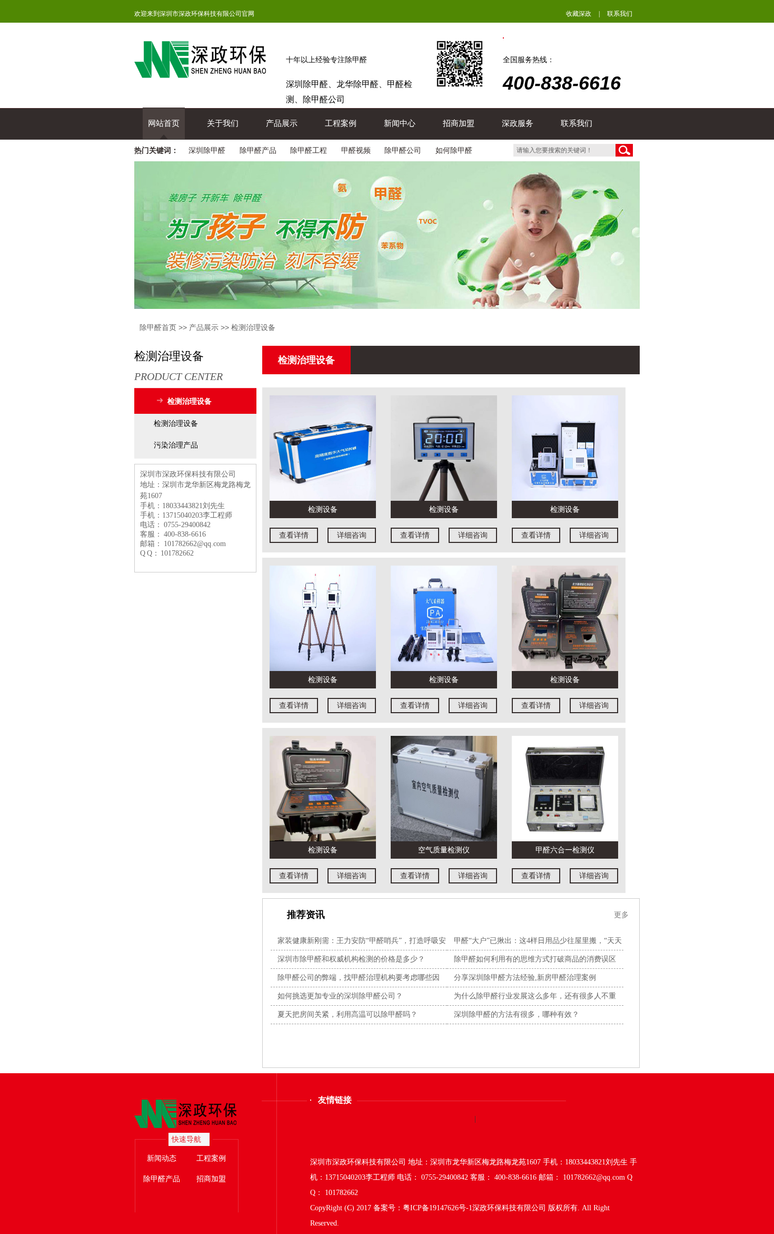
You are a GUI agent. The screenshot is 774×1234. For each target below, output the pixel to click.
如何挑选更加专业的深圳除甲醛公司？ (340, 996)
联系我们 (619, 13)
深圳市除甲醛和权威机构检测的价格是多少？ (351, 959)
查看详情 (294, 535)
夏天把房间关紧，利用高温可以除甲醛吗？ (347, 1014)
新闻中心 (399, 123)
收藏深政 (578, 13)
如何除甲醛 (453, 150)
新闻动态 (161, 1158)
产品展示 (281, 123)
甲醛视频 (356, 150)
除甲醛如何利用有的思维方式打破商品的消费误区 (535, 959)
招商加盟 (458, 123)
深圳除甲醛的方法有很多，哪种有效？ (516, 1014)
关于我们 (223, 123)
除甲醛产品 (258, 150)
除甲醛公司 (402, 150)
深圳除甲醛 (206, 150)
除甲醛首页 (158, 327)
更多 (621, 914)
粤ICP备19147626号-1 (437, 1208)
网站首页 (164, 123)
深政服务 (517, 123)
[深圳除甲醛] (195, 1114)
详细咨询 (351, 535)
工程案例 (340, 123)
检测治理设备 (253, 327)
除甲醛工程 (308, 150)
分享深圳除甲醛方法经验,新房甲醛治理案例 (525, 978)
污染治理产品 (176, 445)
